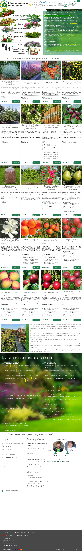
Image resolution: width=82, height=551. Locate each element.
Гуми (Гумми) (65, 370)
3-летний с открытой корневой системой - (51, 209)
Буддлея (68, 396)
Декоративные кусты (20, 32)
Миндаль (64, 387)
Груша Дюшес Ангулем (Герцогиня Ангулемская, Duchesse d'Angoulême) (71, 187)
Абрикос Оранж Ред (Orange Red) (31, 240)
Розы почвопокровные (24, 393)
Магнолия (59, 401)
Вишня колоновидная (10, 370)
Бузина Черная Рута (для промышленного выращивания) (30, 126)
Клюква (47, 373)
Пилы (53, 419)
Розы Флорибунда (19, 398)
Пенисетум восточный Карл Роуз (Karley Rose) (31, 82)
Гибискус (54, 399)
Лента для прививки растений (59, 414)
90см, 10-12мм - (50, 145)
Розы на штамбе (9, 400)
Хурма (28, 378)
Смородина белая (49, 378)
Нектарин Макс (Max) (30, 292)
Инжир (26, 373)
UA (75, 1)
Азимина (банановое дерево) (32, 365)
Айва (58, 365)
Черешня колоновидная (10, 380)
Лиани (46, 401)
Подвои (31, 375)
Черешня (35, 378)
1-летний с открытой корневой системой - (51, 203)
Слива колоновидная (10, 378)
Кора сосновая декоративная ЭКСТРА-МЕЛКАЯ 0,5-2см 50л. (10, 187)
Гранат (66, 368)
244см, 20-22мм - (51, 154)
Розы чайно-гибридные (10, 393)
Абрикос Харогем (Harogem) (72, 240)
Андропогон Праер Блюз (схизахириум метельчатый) (10, 82)
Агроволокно (29, 428)
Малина (65, 375)
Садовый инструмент (20, 49)
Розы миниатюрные (10, 395)
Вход (39, 1)
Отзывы (73, 5)
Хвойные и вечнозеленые (20, 36)
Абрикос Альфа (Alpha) (51, 240)
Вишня (12, 368)
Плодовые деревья (20, 15)
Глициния (60, 399)
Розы (20, 40)
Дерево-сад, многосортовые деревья (14, 373)
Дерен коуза (75, 399)
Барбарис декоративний (51, 396)
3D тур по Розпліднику (50, 53)
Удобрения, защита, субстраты (20, 52)
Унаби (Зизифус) (21, 378)
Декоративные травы (12, 408)
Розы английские (21, 395)
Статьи (32, 8)
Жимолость (73, 370)
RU (79, 1)
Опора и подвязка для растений (12, 425)
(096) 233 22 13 (73, 23)
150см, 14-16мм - (51, 150)
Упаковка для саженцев (10, 430)
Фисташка (71, 387)
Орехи (20, 24)
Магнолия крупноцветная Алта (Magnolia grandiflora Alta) (10, 240)
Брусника (63, 365)
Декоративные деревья (20, 28)
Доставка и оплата (51, 5)
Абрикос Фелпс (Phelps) (10, 292)
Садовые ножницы (76, 419)
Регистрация (45, 1)
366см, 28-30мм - (51, 158)
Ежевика (64, 373)
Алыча (6, 368)
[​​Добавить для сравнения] (6, 62)
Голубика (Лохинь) (55, 373)
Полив (56, 416)
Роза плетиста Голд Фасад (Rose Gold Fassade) (72, 82)
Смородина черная (72, 378)
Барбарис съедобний (50, 368)
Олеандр (66, 401)
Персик (7, 375)
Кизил (46, 375)
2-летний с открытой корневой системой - (51, 206)
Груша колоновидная (28, 370)
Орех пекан (48, 387)
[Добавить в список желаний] (4, 62)
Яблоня (28, 380)
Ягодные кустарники (21, 19)
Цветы (20, 44)
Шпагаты (47, 419)
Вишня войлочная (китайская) (23, 368)
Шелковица (21, 380)
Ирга (70, 373)
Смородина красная (60, 378)
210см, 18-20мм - (51, 152)
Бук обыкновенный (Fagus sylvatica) (31, 187)
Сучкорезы (66, 419)
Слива (37, 375)
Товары (43, 5)
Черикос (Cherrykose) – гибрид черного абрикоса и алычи (72, 126)
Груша (19, 370)
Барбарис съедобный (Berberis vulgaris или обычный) (51, 187)
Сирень (74, 396)
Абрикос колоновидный (17, 365)
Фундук (78, 387)
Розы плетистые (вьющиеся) (34, 395)
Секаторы (59, 419)
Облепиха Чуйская (51, 83)
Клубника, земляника (56, 375)
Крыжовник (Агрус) (49, 365)
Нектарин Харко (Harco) (51, 292)
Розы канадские (9, 398)
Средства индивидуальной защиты (68, 416)
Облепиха (71, 375)
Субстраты (21, 428)
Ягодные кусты (50, 363)
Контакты (38, 8)
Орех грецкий (56, 387)
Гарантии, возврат (64, 5)
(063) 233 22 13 (53, 39)
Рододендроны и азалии (51, 404)
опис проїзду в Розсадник (57, 50)
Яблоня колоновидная (10, 383)
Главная (32, 5)
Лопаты (70, 414)
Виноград (60, 368)
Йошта (75, 373)
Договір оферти (6, 550)
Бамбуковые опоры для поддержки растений (51, 126)
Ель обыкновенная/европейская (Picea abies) (10, 126)
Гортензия (67, 399)
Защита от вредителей (10, 428)
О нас (37, 5)
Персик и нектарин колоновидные (19, 375)
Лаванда (53, 401)
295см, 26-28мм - (51, 156)
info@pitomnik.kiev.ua (8, 466)
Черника (47, 380)
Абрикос (7, 365)
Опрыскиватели (49, 416)
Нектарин (33, 373)
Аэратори (47, 414)
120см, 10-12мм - (51, 147)
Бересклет (61, 396)
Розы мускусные (30, 398)
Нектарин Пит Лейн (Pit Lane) (72, 292)
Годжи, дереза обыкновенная (52, 370)
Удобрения (25, 425)
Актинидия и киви (72, 365)
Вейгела (47, 399)
